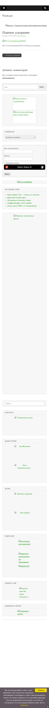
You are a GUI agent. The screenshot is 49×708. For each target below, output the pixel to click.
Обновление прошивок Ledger (19, 200)
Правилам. (24, 705)
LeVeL (6, 36)
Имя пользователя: (11, 148)
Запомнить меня (12, 163)
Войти (7, 174)
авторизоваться (8, 78)
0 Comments (22, 36)
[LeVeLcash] (7, 14)
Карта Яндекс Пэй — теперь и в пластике (23, 195)
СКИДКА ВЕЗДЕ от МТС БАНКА (19, 203)
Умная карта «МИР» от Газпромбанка (22, 206)
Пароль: (7, 156)
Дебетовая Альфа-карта (16, 198)
